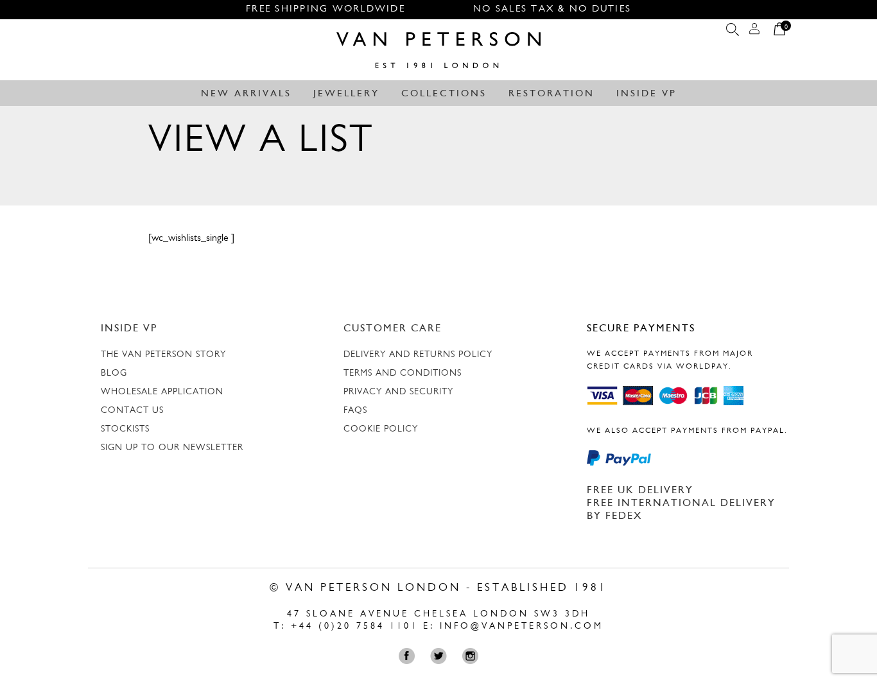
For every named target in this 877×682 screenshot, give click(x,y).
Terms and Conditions (402, 373)
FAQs (355, 410)
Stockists (125, 429)
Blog (114, 373)
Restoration (551, 94)
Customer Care (392, 329)
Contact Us (132, 410)
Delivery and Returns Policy (417, 355)
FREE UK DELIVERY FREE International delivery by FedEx (681, 503)
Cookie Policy (380, 429)
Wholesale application (162, 392)
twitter (441, 656)
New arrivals (246, 94)
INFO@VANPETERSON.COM (521, 626)
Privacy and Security (398, 392)
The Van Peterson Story (163, 355)
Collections (444, 94)
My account (754, 32)
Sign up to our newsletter (172, 448)
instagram (473, 656)
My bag (779, 32)
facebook (410, 656)
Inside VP (646, 94)
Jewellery (346, 94)
